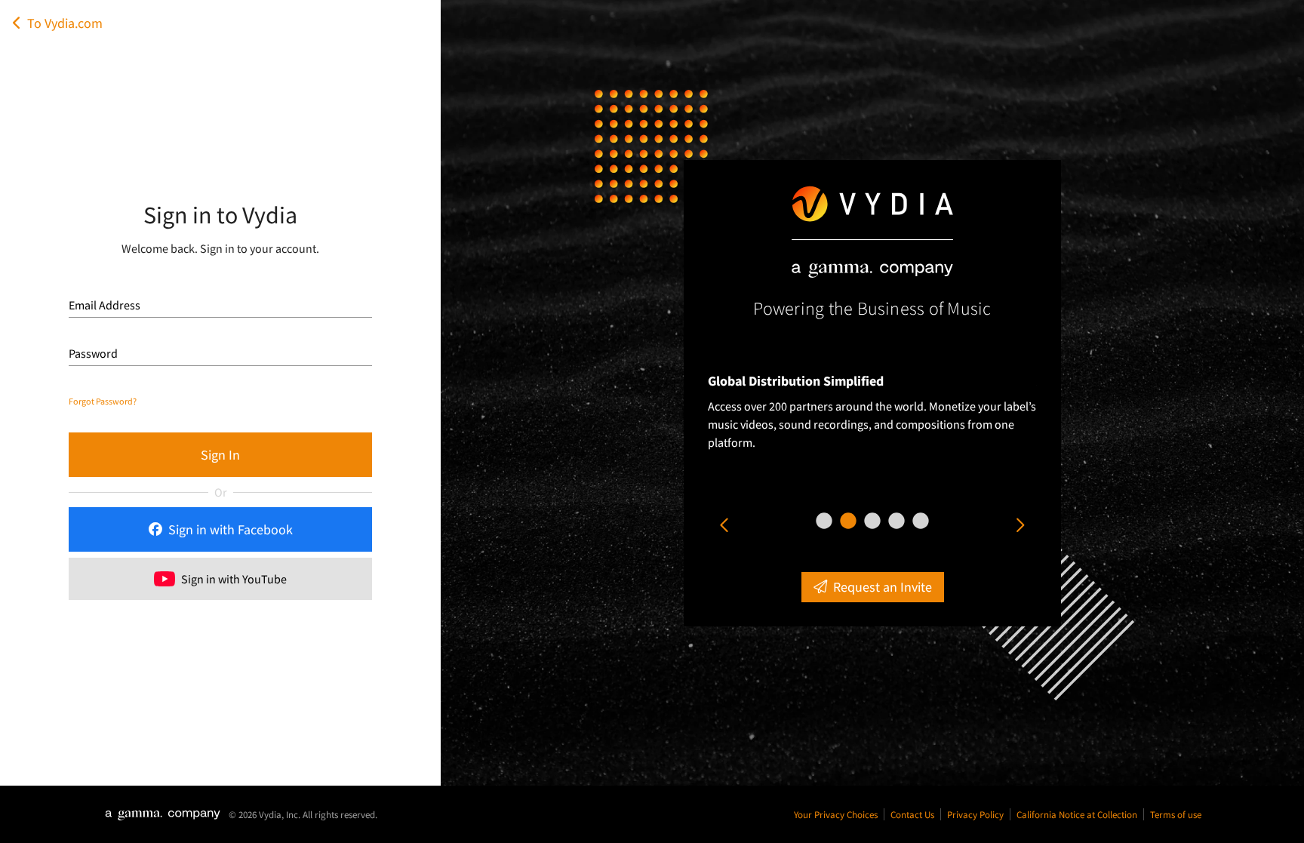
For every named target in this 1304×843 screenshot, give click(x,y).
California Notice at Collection (1076, 814)
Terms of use (1175, 814)
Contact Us (912, 814)
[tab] (824, 521)
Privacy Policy (975, 814)
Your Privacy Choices (836, 814)
